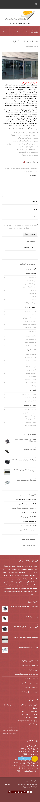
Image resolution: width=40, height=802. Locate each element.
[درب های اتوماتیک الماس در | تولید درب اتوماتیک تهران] (20, 19)
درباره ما (27, 781)
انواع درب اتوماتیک (31, 273)
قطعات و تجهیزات (31, 350)
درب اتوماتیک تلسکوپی (30, 281)
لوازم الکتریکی (32, 376)
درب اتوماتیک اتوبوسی (30, 278)
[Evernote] (24, 792)
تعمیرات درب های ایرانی (29, 155)
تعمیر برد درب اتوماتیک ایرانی (27, 138)
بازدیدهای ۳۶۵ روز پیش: (27, 765)
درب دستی (33, 315)
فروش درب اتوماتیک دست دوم (27, 504)
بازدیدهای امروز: (30, 748)
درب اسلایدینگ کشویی (29, 287)
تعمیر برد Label (18, 132)
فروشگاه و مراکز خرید (30, 425)
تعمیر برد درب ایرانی (31, 143)
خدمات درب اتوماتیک (30, 307)
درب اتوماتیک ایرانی (30, 339)
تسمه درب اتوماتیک (30, 357)
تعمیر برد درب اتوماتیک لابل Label (25, 141)
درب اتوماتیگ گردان (30, 284)
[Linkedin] (15, 792)
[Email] (9, 792)
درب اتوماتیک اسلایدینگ (29, 521)
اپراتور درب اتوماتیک (30, 269)
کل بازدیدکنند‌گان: (29, 771)
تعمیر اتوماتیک (30, 132)
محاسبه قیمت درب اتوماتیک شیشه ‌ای (26, 499)
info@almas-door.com (25, 721)
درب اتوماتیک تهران (30, 342)
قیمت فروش (32, 390)
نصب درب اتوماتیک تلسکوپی (28, 530)
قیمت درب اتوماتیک (30, 398)
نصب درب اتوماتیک (30, 327)
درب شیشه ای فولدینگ (29, 303)
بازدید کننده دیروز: (29, 757)
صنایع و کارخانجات (31, 422)
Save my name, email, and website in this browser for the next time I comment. (21, 227)
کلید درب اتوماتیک (31, 373)
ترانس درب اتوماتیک (30, 354)
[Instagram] (21, 792)
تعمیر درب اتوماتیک (31, 46)
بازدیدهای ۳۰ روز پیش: (27, 762)
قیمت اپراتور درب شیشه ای (28, 395)
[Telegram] (31, 792)
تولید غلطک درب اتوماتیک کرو (28, 517)
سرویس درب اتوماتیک (30, 321)
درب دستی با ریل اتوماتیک (29, 513)
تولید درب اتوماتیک (31, 336)
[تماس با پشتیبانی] (35, 759)
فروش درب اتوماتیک (30, 346)
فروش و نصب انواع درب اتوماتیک (27, 526)
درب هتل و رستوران (30, 416)
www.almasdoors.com (10, 730)
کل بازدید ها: (31, 768)
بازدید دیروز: (31, 754)
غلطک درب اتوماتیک (30, 364)
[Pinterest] (12, 792)
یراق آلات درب (32, 386)
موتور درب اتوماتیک (30, 380)
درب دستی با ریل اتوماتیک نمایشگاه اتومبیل (24, 508)
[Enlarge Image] (18, 52)
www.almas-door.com (10, 733)
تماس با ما (34, 781)
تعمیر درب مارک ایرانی (15, 143)
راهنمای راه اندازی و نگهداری (28, 318)
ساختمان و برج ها (31, 419)
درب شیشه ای (32, 297)
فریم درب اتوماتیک (31, 367)
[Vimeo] (18, 792)
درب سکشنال (32, 293)
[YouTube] (27, 792)
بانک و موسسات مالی (30, 410)
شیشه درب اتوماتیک (30, 361)
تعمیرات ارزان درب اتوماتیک (28, 146)
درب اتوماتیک (32, 332)
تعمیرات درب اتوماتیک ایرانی (28, 152)
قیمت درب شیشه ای (30, 401)
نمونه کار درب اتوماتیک (30, 405)
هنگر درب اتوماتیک (31, 383)
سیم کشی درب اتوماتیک (29, 324)
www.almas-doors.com (10, 727)
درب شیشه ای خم (31, 300)
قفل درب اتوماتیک (31, 370)
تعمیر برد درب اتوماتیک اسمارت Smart (24, 135)
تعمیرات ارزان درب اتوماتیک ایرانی (26, 149)
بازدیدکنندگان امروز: (29, 751)
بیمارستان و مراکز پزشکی (29, 413)
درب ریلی (33, 290)
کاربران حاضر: (31, 746)
